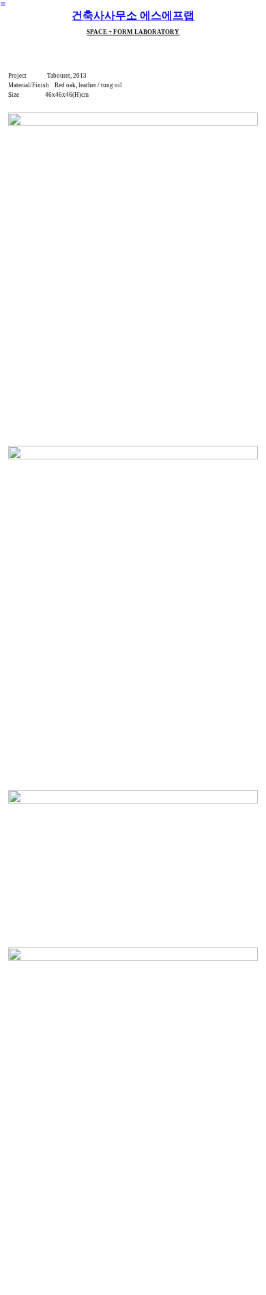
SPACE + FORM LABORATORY (133, 32)
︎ (3, 4)
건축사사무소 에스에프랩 (133, 15)
